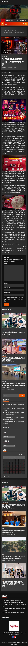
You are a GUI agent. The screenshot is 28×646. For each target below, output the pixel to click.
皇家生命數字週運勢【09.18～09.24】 (21, 248)
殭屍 (6, 244)
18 (5, 469)
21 (14, 469)
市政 (5, 502)
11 (5, 466)
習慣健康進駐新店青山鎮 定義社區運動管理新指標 (12, 602)
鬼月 (19, 244)
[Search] (23, 24)
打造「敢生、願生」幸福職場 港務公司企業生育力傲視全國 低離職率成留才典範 (13, 385)
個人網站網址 (7, 292)
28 (14, 472)
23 (20, 469)
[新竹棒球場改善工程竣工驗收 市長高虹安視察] (14, 320)
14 (14, 466)
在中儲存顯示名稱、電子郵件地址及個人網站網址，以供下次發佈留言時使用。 (14, 299)
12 (8, 466)
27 (11, 472)
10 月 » (9, 476)
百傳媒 (14, 10)
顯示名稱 (6, 283)
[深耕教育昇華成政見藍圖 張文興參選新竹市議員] (14, 346)
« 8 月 (4, 476)
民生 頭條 (13, 534)
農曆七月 (9, 244)
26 (8, 472)
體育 (7, 502)
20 (11, 469)
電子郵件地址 (7, 288)
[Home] (2, 24)
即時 (4, 56)
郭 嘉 (13, 389)
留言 (5, 263)
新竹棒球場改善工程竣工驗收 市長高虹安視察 (11, 600)
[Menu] (5, 24)
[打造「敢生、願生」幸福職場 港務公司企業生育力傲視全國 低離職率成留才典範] (14, 372)
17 (23, 466)
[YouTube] (15, 637)
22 (17, 469)
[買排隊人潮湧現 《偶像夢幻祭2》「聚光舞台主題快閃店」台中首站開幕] (14, 570)
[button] (5, 24)
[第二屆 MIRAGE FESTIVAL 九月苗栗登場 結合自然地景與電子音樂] (14, 544)
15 (17, 466)
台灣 (6, 56)
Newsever (24, 642)
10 (23, 463)
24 (23, 469)
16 (20, 466)
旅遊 (2, 56)
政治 (5, 355)
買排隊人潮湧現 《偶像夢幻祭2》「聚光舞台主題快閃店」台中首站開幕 (13, 584)
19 (8, 469)
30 (20, 472)
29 (17, 472)
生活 (5, 381)
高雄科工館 (14, 244)
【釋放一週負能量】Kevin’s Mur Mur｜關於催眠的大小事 (8, 249)
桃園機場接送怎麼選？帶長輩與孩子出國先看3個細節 (13, 612)
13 (11, 466)
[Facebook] (13, 637)
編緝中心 (5, 67)
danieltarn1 (14, 336)
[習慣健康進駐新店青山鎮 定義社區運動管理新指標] (14, 519)
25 (5, 472)
